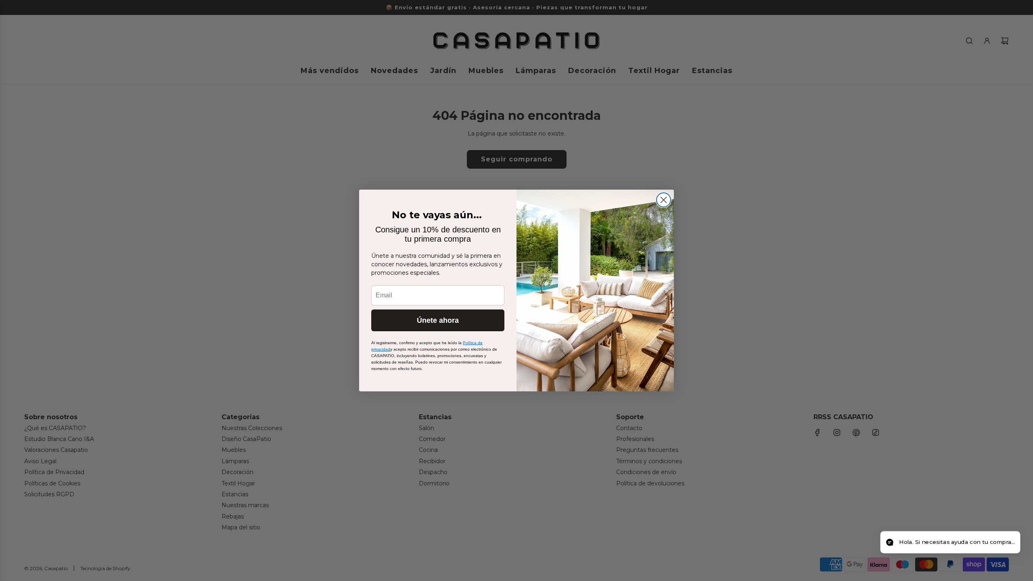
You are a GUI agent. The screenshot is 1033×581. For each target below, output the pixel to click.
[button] (950, 542)
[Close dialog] (664, 200)
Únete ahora (438, 320)
